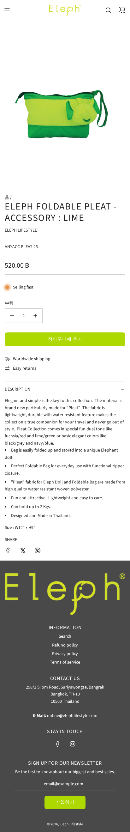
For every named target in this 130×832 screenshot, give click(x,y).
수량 (9, 303)
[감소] (12, 316)
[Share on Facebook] (8, 552)
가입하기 (65, 802)
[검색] (108, 10)
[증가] (35, 316)
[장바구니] (122, 10)
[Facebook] (58, 744)
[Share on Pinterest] (37, 552)
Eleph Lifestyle (21, 230)
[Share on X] (23, 552)
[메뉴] (7, 10)
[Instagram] (73, 744)
